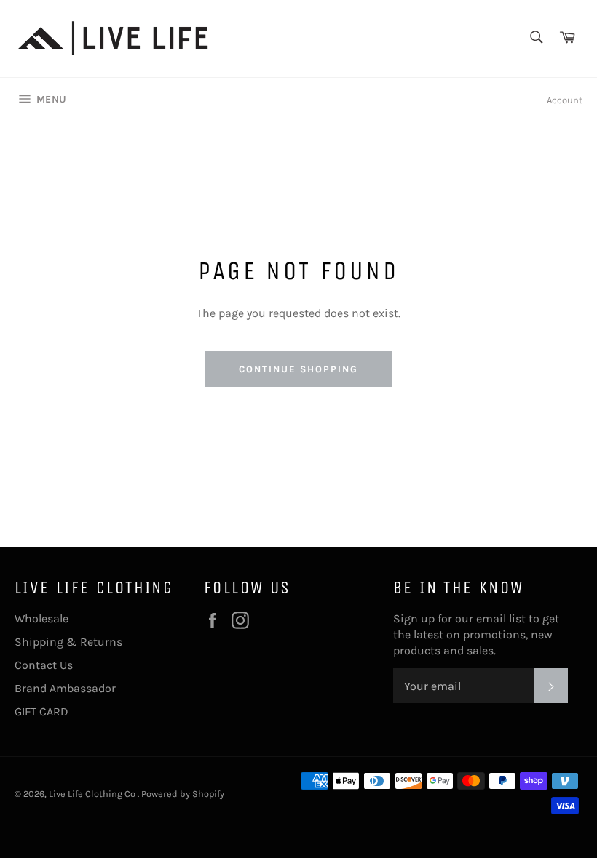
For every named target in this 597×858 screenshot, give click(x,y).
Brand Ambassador (65, 688)
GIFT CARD (41, 711)
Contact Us (44, 665)
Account (564, 100)
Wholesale (41, 618)
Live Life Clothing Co (93, 793)
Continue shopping (298, 369)
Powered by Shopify (182, 793)
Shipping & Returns (68, 642)
